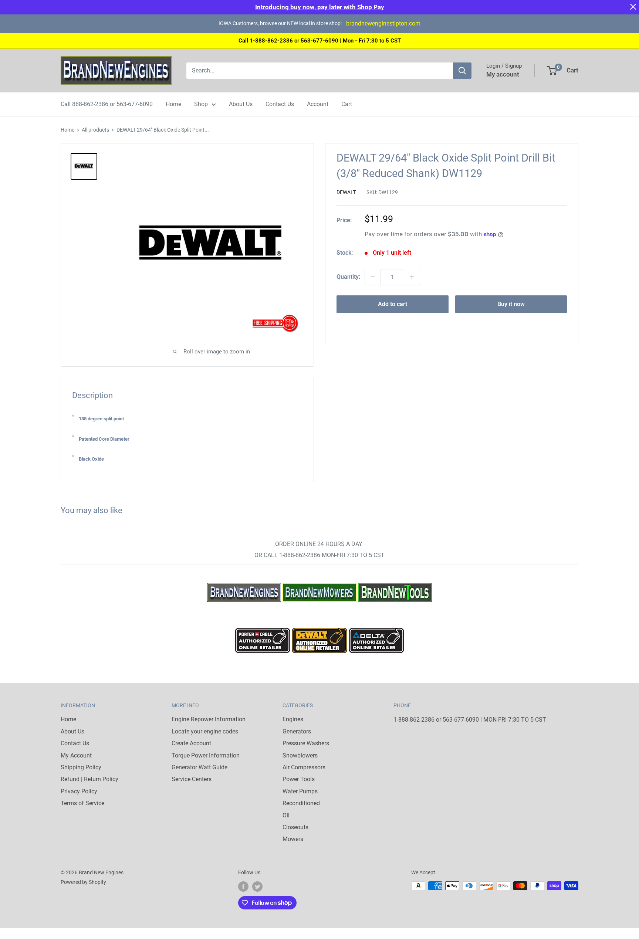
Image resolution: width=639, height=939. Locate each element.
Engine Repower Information (209, 719)
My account (502, 74)
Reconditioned (301, 803)
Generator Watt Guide (199, 767)
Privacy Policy (79, 791)
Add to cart (392, 304)
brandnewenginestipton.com (383, 23)
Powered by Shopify (83, 882)
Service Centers (192, 779)
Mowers (293, 839)
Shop (201, 104)
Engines (293, 719)
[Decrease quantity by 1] (373, 277)
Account (317, 104)
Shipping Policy (81, 767)
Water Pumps (300, 791)
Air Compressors (304, 767)
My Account (76, 755)
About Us (241, 104)
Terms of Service (82, 803)
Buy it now (511, 304)
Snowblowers (300, 755)
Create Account (191, 743)
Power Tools (299, 779)
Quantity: (348, 276)
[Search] (462, 70)
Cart (346, 104)
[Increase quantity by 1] (412, 277)
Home (173, 104)
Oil (286, 815)
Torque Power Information (206, 755)
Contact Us (280, 104)
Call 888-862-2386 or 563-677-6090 (107, 104)
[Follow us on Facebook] (243, 886)
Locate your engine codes (205, 731)
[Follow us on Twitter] (257, 886)
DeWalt (346, 192)
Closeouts (295, 827)
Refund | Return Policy (89, 779)
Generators (297, 731)
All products (95, 130)
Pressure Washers (306, 743)
